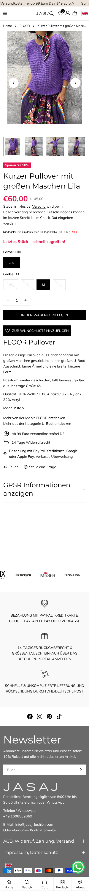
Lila (11, 262)
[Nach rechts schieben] (75, 83)
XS (13, 286)
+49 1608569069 (17, 816)
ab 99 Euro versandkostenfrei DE (38, 434)
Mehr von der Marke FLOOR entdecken (34, 418)
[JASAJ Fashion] (19, 574)
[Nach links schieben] (13, 83)
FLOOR (25, 26)
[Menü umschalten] (5, 13)
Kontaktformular (43, 830)
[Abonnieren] (80, 769)
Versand (39, 206)
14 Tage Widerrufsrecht (31, 442)
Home (7, 26)
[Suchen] (51, 13)
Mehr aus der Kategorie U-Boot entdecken (37, 423)
